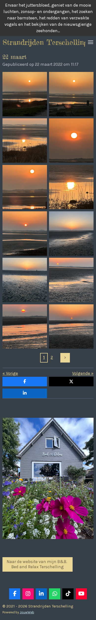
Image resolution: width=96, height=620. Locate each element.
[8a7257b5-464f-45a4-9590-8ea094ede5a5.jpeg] (24, 326)
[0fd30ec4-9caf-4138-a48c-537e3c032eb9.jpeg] (24, 233)
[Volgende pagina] (65, 358)
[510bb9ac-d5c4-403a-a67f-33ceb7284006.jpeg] (24, 94)
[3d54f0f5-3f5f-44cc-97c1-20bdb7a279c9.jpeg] (24, 187)
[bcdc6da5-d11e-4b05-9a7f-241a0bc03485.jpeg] (71, 140)
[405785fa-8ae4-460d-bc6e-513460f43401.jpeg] (71, 233)
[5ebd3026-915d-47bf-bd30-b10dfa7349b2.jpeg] (71, 187)
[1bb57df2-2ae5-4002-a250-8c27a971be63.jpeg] (71, 94)
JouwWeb (27, 612)
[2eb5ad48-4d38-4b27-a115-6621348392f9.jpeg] (71, 280)
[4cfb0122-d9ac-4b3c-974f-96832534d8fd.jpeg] (24, 280)
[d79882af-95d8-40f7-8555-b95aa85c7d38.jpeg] (71, 326)
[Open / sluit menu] (90, 42)
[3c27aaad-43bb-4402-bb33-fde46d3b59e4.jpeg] (24, 140)
